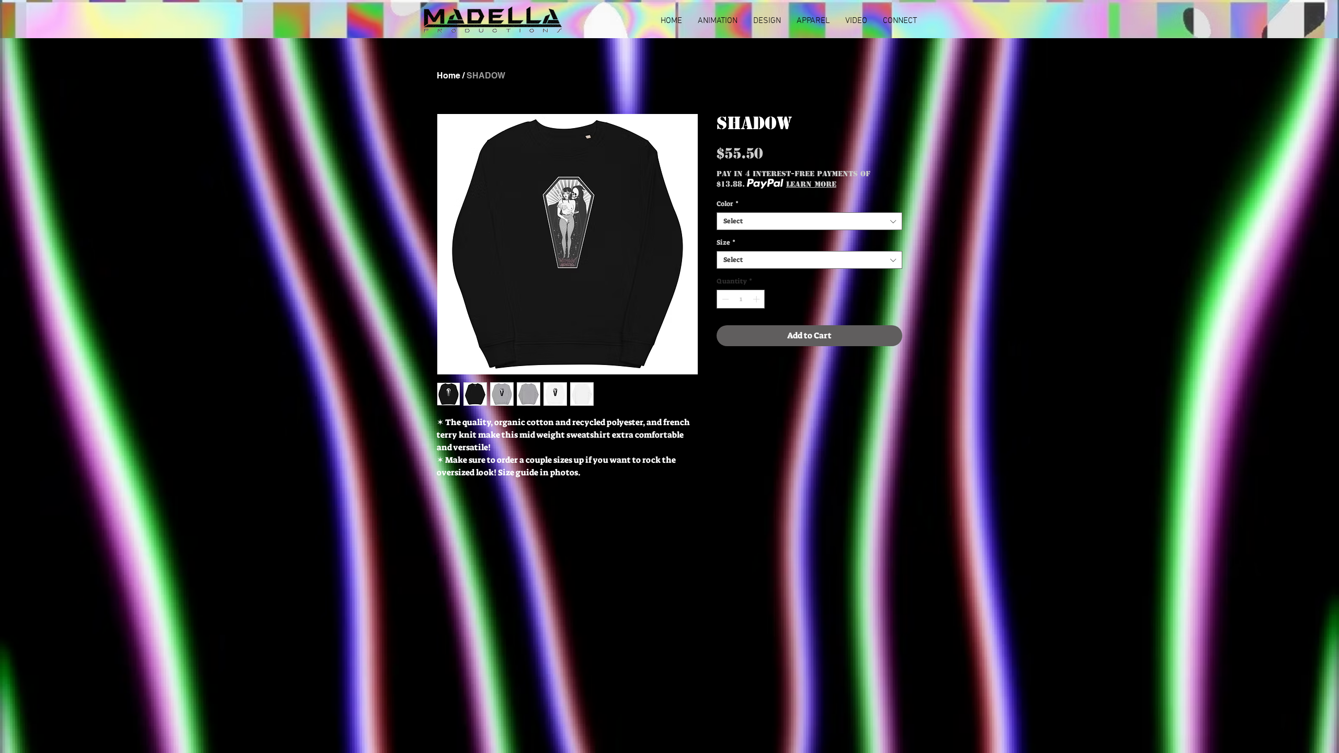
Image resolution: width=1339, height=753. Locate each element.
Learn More (811, 184)
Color (728, 204)
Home (448, 76)
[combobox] (809, 221)
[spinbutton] (741, 299)
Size (726, 242)
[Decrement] (724, 299)
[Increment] (757, 299)
